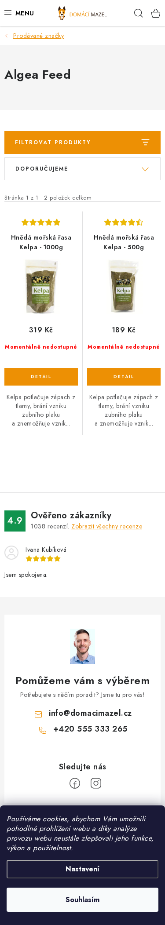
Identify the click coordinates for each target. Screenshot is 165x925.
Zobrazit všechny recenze (106, 526)
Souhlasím (82, 900)
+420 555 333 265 (90, 729)
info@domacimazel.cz (90, 713)
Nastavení (82, 869)
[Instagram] (96, 783)
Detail (41, 377)
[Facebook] (75, 783)
